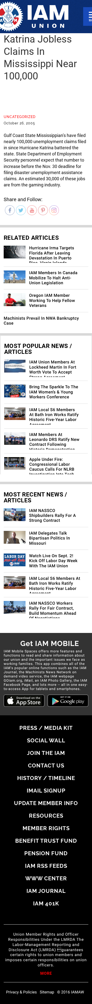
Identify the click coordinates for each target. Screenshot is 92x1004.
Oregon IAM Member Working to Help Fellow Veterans (52, 300)
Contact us (46, 765)
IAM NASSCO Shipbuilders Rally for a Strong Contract (52, 515)
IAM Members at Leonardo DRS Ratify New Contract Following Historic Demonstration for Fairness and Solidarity (54, 447)
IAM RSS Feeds (46, 866)
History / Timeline (46, 778)
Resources (46, 815)
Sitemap (47, 992)
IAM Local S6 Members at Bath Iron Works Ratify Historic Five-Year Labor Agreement (54, 417)
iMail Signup (46, 790)
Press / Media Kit (46, 728)
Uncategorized (20, 117)
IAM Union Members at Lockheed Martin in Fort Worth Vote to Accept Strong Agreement (52, 370)
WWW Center (46, 878)
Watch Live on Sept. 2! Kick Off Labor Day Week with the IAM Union (53, 561)
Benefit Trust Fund (46, 841)
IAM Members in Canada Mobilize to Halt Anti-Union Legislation (53, 277)
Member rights (46, 828)
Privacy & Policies (21, 992)
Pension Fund (46, 853)
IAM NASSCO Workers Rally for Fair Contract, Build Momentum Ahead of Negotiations (52, 611)
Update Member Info (46, 803)
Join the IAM (46, 753)
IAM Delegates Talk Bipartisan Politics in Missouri (49, 538)
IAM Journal (46, 891)
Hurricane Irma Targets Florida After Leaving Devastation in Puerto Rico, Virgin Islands (51, 256)
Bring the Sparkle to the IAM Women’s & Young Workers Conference (53, 392)
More (46, 974)
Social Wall (46, 740)
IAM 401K (46, 903)
